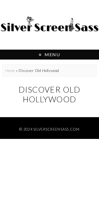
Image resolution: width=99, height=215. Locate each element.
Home (10, 70)
